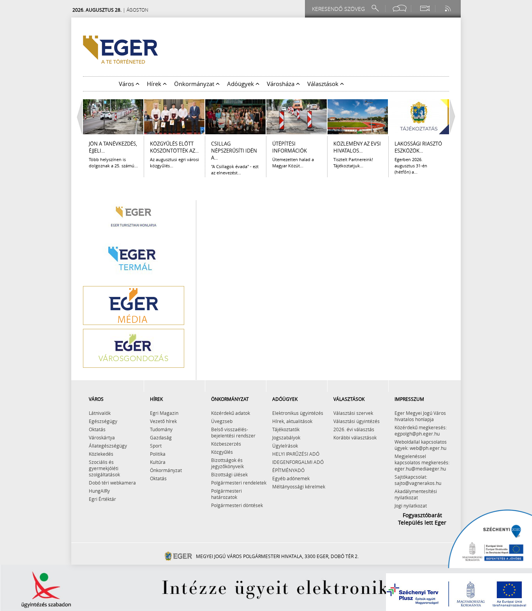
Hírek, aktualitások (292, 421)
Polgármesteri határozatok (226, 494)
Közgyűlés (222, 452)
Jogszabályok (286, 437)
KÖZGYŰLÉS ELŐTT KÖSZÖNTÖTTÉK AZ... (174, 147)
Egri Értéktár (102, 499)
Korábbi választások (355, 437)
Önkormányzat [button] (195, 84)
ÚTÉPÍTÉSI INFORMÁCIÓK (289, 147)
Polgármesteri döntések (237, 505)
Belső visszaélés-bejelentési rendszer (233, 432)
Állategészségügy (108, 445)
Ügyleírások (285, 445)
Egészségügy (103, 421)
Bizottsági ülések (229, 474)
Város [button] (127, 84)
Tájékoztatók (285, 429)
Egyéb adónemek (291, 478)
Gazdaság (161, 437)
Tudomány (161, 429)
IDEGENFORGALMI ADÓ (298, 462)
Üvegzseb (222, 421)
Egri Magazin (164, 413)
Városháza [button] (281, 84)
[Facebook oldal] (400, 8)
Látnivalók (100, 413)
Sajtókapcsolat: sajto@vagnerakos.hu (418, 480)
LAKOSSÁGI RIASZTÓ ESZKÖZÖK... (418, 147)
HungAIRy (99, 491)
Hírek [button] (155, 84)
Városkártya (102, 437)
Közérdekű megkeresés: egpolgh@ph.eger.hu (421, 430)
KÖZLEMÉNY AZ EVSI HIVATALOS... (357, 147)
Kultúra (158, 462)
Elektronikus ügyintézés (297, 413)
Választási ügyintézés (356, 421)
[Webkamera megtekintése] (424, 8)
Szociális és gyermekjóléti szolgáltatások (104, 468)
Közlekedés (101, 454)
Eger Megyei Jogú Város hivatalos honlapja (420, 416)
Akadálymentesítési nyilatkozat (416, 494)
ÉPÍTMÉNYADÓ (288, 470)
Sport (156, 445)
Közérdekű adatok (230, 413)
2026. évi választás (353, 429)
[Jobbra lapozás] (454, 116)
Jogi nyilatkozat (411, 505)
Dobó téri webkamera (112, 482)
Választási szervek (353, 413)
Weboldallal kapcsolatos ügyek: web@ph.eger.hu (421, 445)
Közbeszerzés (226, 444)
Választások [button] (323, 84)
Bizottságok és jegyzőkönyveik (227, 463)
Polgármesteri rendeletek (238, 482)
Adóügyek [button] (241, 84)
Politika (158, 454)
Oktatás (97, 429)
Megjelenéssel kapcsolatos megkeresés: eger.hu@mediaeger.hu (422, 462)
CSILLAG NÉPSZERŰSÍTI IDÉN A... (234, 150)
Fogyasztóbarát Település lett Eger (422, 518)
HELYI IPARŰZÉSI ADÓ (295, 454)
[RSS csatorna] (448, 8)
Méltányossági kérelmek (298, 486)
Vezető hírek (163, 421)
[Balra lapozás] (77, 116)
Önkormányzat (166, 470)
